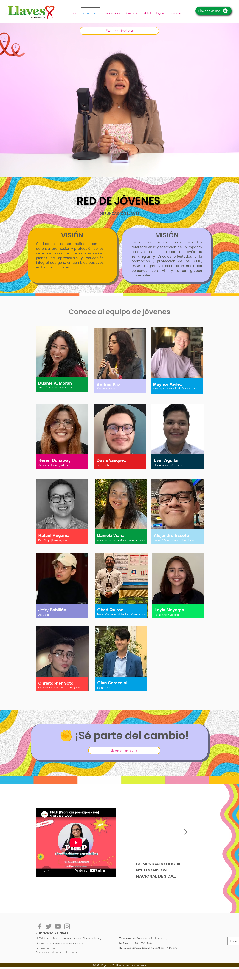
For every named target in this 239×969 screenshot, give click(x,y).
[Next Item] (185, 832)
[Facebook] (40, 926)
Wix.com (141, 965)
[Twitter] (49, 926)
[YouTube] (58, 926)
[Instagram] (67, 926)
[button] (175, 11)
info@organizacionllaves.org (149, 938)
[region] (61, 363)
